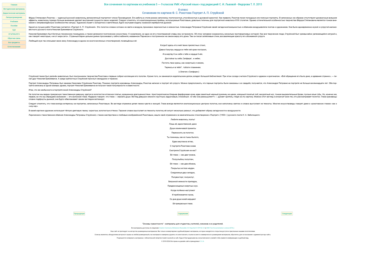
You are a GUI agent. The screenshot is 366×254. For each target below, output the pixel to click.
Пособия (14, 26)
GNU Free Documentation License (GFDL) (220, 228)
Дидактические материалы (14, 13)
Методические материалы (14, 9)
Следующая (287, 214)
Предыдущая (79, 214)
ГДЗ (14, 30)
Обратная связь (14, 38)
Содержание (183, 214)
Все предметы (14, 42)
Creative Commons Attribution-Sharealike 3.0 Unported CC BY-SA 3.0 (182, 228)
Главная (14, 5)
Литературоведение (14, 17)
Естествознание (14, 47)
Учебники (14, 21)
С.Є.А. (202, 241)
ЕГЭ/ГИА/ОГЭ (14, 34)
